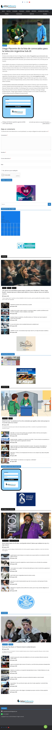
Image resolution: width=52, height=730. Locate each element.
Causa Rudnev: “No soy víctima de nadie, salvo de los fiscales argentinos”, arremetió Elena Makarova (29, 684)
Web (2, 164)
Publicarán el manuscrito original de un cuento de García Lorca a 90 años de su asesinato (28, 562)
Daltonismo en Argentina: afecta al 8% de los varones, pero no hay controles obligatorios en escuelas (29, 588)
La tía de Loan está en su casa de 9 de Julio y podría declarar (39, 122)
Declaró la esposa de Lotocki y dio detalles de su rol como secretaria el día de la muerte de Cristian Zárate (29, 658)
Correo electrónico (6, 158)
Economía (14, 11)
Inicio (3, 11)
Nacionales (19, 14)
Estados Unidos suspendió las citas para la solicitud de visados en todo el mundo (27, 677)
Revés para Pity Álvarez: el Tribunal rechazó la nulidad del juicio (19, 647)
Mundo (6, 14)
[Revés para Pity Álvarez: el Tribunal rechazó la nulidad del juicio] (26, 629)
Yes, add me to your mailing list (10, 170)
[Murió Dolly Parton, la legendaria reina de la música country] (5, 576)
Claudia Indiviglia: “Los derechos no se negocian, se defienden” (23, 459)
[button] (49, 11)
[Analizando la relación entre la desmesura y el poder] (5, 305)
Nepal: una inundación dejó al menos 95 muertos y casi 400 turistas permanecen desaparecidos (30, 664)
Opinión (28, 11)
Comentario (4, 135)
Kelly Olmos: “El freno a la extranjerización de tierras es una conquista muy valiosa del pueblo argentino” (29, 453)
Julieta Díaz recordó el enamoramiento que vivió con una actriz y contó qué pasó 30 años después (28, 582)
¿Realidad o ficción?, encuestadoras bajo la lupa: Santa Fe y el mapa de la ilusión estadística (29, 330)
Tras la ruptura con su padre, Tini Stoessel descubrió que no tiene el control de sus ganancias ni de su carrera (30, 569)
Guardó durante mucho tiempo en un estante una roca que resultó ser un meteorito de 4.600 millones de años (29, 556)
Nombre (7, 99)
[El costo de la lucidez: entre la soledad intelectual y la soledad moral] (5, 325)
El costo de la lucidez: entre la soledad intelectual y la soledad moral (24, 324)
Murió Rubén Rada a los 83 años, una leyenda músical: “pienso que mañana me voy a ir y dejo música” (25, 544)
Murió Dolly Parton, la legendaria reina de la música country (22, 575)
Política (9, 11)
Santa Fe (32, 14)
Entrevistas (5, 418)
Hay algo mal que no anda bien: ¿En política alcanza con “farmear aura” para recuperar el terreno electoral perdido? (28, 317)
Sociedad (11, 644)
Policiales (21, 11)
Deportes (34, 11)
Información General (43, 11)
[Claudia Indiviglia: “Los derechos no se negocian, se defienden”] (5, 460)
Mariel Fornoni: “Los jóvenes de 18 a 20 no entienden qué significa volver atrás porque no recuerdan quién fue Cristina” (25, 421)
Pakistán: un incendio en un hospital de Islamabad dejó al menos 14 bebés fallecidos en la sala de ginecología (29, 671)
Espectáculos (5, 540)
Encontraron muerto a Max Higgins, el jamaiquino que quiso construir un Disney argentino (29, 690)
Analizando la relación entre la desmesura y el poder (21, 304)
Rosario (45, 14)
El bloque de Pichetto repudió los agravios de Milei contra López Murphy (13, 122)
